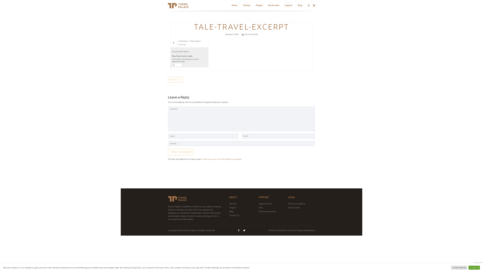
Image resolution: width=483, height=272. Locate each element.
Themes (246, 5)
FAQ (261, 208)
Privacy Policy (294, 208)
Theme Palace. (190, 230)
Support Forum (265, 204)
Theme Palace (183, 5)
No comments (251, 34)
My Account (273, 5)
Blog (300, 5)
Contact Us (234, 215)
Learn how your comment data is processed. (222, 159)
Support (288, 5)
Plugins (259, 5)
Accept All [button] (474, 268)
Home (234, 5)
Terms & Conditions (296, 204)
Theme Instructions (267, 211)
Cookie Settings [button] (459, 268)
